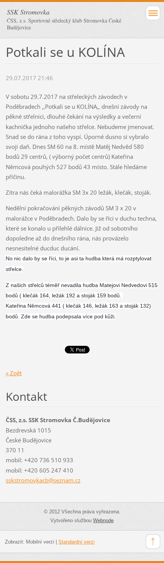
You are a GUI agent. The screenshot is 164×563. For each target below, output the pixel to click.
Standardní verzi (76, 542)
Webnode (103, 520)
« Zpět (14, 373)
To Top (153, 541)
